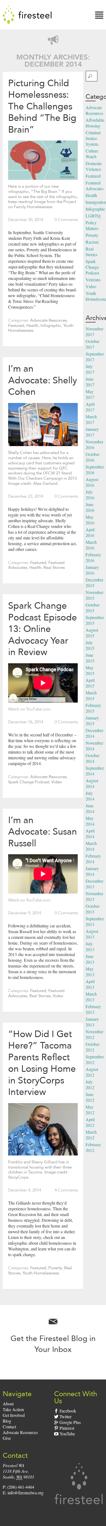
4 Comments (66, 1190)
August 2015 (92, 632)
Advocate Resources (48, 320)
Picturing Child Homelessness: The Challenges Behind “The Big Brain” (42, 106)
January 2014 (92, 871)
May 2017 (90, 394)
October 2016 (92, 457)
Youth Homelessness (41, 1273)
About (8, 1403)
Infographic (50, 325)
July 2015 (90, 645)
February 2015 (93, 708)
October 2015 (92, 607)
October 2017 (92, 344)
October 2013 (92, 909)
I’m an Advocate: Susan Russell (42, 831)
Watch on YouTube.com (29, 709)
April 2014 (90, 833)
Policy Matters (92, 225)
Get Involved (14, 1415)
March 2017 (91, 419)
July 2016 (90, 494)
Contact (9, 1426)
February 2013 (93, 1009)
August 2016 (92, 482)
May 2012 (90, 1109)
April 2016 (90, 532)
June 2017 (90, 381)
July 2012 (90, 1084)
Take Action (13, 1409)
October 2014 (92, 758)
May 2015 (90, 670)
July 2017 (90, 369)
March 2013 (91, 996)
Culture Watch (92, 153)
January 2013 (92, 1022)
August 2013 (92, 934)
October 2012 (92, 1047)
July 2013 (90, 946)
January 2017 (92, 432)
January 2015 (92, 720)
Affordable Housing (95, 123)
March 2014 (91, 846)
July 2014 (90, 796)
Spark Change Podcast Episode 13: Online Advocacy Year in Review (42, 629)
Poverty (55, 1267)
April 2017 (90, 407)
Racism (92, 242)
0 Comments (66, 219)
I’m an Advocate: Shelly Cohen (42, 380)
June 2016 (90, 507)
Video (56, 782)
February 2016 (93, 557)
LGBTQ (93, 216)
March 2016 (91, 545)
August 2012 (92, 1072)
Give (7, 1438)
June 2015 (90, 658)
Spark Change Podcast (28, 782)
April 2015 (90, 683)
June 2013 (90, 959)
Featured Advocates (95, 185)
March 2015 (91, 695)
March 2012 (91, 1134)
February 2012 (93, 1147)
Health (32, 325)
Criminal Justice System (93, 138)
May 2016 (90, 519)
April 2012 (90, 1122)
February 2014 (93, 858)
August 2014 (92, 783)
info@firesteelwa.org (25, 1492)
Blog (7, 1421)
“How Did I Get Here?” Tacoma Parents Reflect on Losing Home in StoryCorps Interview (42, 1063)
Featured (16, 325)
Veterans (93, 279)
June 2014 (90, 808)
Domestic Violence (94, 166)
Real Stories (54, 567)
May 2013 (90, 971)
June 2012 (90, 1097)
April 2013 (90, 984)
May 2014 (90, 821)
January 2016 (92, 570)
